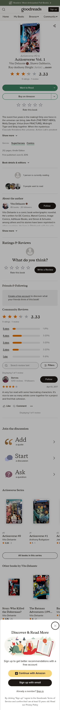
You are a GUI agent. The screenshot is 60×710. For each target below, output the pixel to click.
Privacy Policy (32, 705)
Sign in (40, 691)
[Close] (55, 626)
